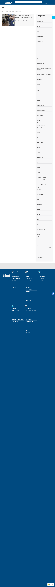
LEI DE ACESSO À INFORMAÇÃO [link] (11, 265)
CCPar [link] (38, 28)
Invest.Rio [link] (38, 132)
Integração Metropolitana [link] (41, 125)
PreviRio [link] (38, 172)
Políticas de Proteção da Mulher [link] (42, 94)
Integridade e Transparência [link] (42, 127)
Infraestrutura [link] (39, 122)
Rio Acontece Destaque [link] (41, 192)
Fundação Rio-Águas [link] (40, 107)
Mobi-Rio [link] (38, 147)
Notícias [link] (38, 152)
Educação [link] (38, 84)
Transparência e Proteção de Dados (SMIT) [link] (44, 247)
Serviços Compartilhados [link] (41, 229)
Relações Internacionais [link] (41, 187)
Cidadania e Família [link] (40, 36)
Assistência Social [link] (40, 21)
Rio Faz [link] (38, 199)
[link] (53, 17)
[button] (40, 2)
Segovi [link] (38, 224)
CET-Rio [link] (38, 31)
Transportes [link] (39, 250)
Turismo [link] (38, 252)
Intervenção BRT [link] (39, 130)
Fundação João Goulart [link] (41, 105)
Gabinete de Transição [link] (41, 110)
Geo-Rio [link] (38, 112)
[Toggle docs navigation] (46, 3)
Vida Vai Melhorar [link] (40, 255)
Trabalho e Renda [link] (40, 241)
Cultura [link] (38, 58)
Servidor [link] (38, 231)
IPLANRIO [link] (38, 135)
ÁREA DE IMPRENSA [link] (27, 265)
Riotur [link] (38, 219)
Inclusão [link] (38, 120)
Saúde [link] (38, 221)
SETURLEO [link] (38, 234)
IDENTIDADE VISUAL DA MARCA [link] (44, 265)
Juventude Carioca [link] (40, 142)
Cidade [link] (38, 38)
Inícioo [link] (3, 11)
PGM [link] (37, 162)
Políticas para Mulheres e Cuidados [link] (43, 169)
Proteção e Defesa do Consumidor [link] (42, 179)
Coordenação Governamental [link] (42, 53)
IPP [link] (37, 137)
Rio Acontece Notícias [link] (40, 194)
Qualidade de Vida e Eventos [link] (41, 184)
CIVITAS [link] (38, 46)
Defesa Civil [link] (39, 61)
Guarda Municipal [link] (8, 11)
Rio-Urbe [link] (38, 209)
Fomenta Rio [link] (39, 100)
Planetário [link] (38, 167)
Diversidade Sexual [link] (40, 79)
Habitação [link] (38, 117)
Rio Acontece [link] (39, 189)
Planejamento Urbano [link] (40, 164)
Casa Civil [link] (38, 26)
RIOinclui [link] (38, 214)
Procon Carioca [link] (39, 174)
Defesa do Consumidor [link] (41, 63)
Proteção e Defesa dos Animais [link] (42, 182)
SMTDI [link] (38, 236)
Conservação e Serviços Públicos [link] (42, 51)
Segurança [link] (38, 226)
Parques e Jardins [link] (40, 157)
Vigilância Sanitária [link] (40, 257)
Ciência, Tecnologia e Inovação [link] (42, 43)
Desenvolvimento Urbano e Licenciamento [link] (44, 74)
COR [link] (37, 56)
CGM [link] (37, 33)
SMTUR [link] (38, 239)
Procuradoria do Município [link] (41, 177)
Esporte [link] (38, 90)
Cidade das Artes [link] (40, 41)
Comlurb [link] (38, 48)
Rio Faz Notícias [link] (39, 204)
